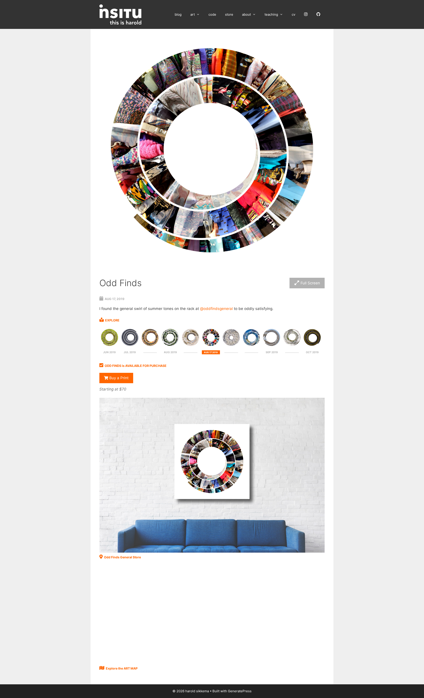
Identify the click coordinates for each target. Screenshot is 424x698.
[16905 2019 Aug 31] (251, 346)
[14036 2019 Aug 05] (170, 346)
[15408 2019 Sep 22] (271, 346)
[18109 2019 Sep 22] (292, 346)
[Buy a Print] (212, 551)
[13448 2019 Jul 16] (150, 346)
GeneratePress (240, 691)
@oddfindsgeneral (216, 308)
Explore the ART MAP (122, 668)
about (246, 14)
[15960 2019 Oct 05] (312, 346)
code (212, 14)
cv (293, 14)
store (229, 14)
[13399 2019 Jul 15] (130, 346)
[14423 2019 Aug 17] (190, 346)
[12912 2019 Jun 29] (109, 346)
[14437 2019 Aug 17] (211, 346)
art (192, 14)
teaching (271, 14)
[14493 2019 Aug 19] (231, 346)
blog (178, 14)
